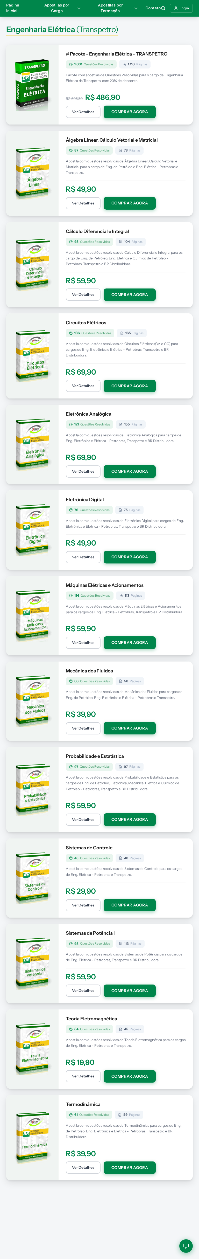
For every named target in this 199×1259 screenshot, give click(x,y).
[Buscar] (163, 8)
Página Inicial (12, 8)
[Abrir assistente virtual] (186, 1246)
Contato (153, 7)
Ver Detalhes (83, 111)
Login (184, 8)
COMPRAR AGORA (129, 111)
